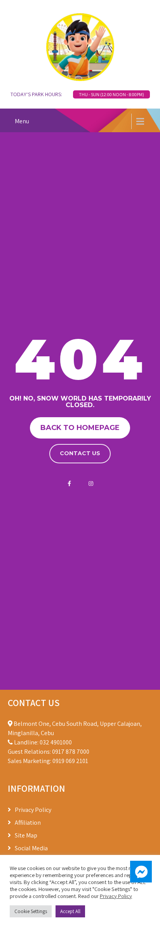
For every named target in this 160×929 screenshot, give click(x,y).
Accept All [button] (70, 911)
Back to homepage (80, 427)
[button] (141, 871)
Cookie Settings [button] (30, 911)
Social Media (31, 848)
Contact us (80, 453)
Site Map (26, 835)
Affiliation (28, 822)
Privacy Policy (33, 810)
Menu (22, 121)
